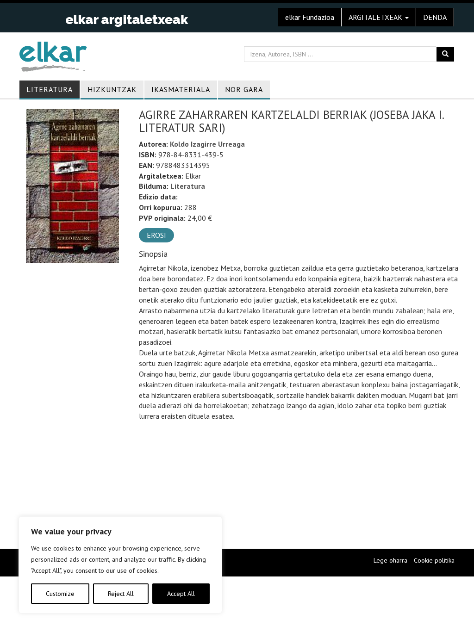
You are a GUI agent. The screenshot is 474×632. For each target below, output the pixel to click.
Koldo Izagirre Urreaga (207, 144)
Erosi (156, 235)
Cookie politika (434, 560)
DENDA (435, 17)
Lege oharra (390, 560)
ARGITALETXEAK (376, 17)
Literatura (49, 89)
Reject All (121, 593)
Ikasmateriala (180, 89)
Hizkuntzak (112, 89)
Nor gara (244, 89)
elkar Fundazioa (309, 17)
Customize (60, 593)
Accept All (181, 593)
